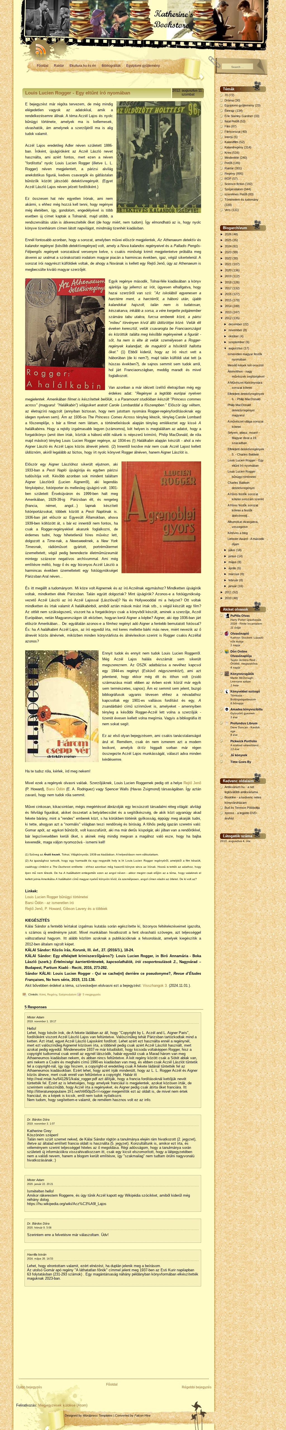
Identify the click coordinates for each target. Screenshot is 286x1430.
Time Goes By (240, 761)
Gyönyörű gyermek (242, 713)
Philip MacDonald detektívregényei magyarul (241, 410)
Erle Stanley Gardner (239, 116)
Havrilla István (36, 1254)
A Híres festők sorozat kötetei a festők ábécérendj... (243, 510)
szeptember (237, 342)
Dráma (229, 100)
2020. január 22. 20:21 (40, 1184)
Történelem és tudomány (241, 199)
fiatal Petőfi (232, 121)
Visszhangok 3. (155, 985)
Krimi (42, 994)
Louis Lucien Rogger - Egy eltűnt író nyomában (77, 93)
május (232, 562)
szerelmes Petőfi (236, 194)
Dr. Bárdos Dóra (38, 1119)
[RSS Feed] (38, 47)
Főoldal (42, 66)
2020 (228, 270)
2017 (228, 288)
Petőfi (228, 163)
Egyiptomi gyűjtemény (143, 66)
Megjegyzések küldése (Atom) (62, 1405)
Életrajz (230, 110)
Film (227, 126)
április (232, 568)
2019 (228, 276)
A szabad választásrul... (245, 745)
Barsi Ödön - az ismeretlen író (49, 903)
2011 (228, 592)
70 (226, 95)
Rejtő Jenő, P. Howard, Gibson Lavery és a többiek (66, 909)
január (233, 586)
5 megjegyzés (92, 994)
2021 (228, 264)
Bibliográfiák (111, 66)
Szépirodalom (67, 994)
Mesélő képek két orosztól (245, 365)
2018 (228, 282)
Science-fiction (234, 184)
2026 (228, 234)
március (234, 574)
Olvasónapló (239, 633)
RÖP (228, 178)
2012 (228, 318)
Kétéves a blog (238, 533)
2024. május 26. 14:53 (40, 1258)
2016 (228, 294)
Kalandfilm (231, 142)
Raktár (59, 66)
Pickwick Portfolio (243, 741)
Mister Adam (35, 1017)
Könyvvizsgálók (242, 673)
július (232, 550)
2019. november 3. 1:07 (41, 1123)
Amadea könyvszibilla (246, 709)
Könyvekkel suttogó (245, 691)
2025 (228, 240)
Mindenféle (232, 157)
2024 (228, 246)
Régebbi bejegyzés (196, 1387)
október (234, 336)
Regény (52, 994)
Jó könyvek (238, 755)
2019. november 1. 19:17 (41, 1021)
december (235, 324)
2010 (228, 598)
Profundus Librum (244, 723)
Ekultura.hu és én (83, 66)
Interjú (229, 137)
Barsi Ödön (55, 789)
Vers (228, 210)
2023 (228, 252)
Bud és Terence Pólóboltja (242, 807)
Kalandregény (234, 147)
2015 (228, 300)
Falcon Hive (142, 1415)
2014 (228, 306)
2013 (228, 312)
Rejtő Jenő (192, 783)
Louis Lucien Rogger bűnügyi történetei (56, 897)
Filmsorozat (232, 131)
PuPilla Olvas (240, 615)
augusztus (236, 348)
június (232, 556)
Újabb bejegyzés (29, 1387)
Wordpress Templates (98, 1415)
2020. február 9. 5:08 (39, 1227)
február (233, 580)
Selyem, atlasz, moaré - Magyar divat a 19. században (244, 438)
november (235, 330)
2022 (228, 258)
